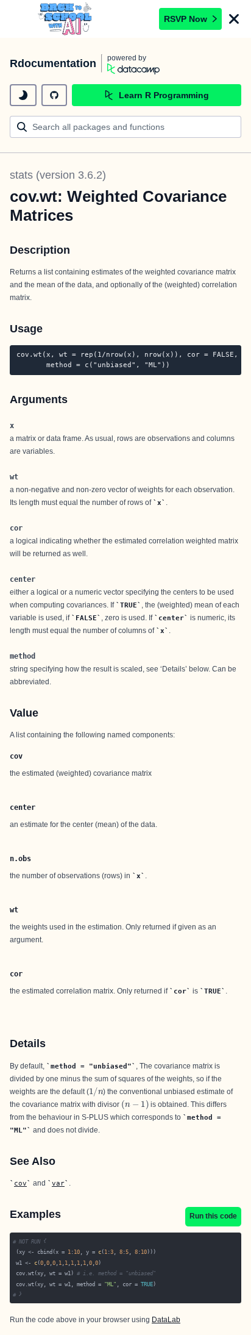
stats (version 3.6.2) (58, 175)
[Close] (234, 19)
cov (20, 1183)
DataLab (166, 1319)
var (58, 1183)
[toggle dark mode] (23, 95)
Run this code (213, 1216)
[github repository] (54, 95)
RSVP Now (185, 19)
